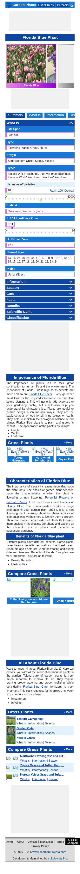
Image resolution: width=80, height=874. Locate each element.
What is (35, 115)
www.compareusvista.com (49, 851)
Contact (32, 841)
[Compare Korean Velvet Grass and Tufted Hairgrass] (12, 777)
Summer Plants (16, 502)
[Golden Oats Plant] (10, 730)
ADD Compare (73, 841)
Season (50, 723)
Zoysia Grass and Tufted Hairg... (42, 765)
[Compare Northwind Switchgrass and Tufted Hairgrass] (12, 758)
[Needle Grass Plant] (10, 740)
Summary (15, 115)
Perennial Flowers (68, 5)
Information (55, 115)
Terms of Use (64, 841)
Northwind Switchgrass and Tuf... (42, 756)
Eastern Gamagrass (30, 718)
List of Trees (46, 5)
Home (9, 841)
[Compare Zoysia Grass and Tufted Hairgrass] (12, 767)
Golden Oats (25, 728)
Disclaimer (46, 841)
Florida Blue (31, 85)
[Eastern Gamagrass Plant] (10, 721)
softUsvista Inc (57, 858)
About (20, 841)
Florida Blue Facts (40, 394)
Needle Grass (26, 737)
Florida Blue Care (35, 686)
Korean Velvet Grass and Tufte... (42, 774)
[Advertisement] (40, 21)
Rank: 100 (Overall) (62, 190)
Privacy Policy (40, 846)
